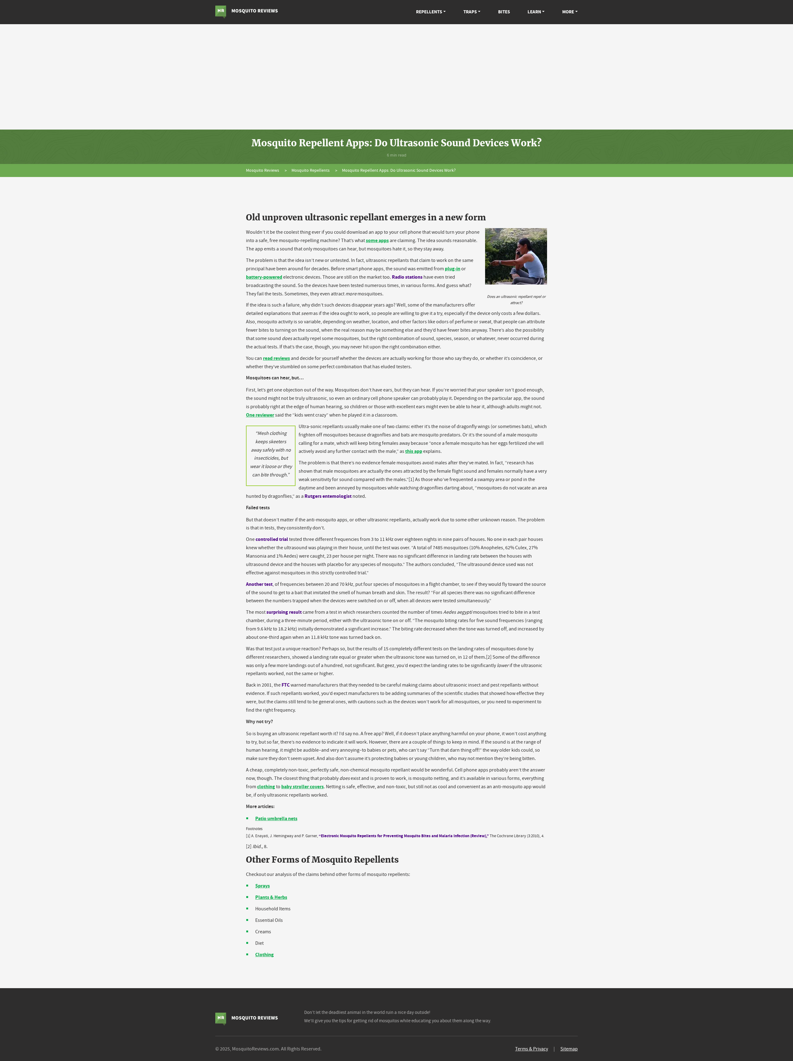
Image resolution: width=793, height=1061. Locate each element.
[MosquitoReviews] (246, 12)
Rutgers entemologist (328, 496)
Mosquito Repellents (311, 170)
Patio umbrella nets (276, 818)
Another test (259, 584)
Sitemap (569, 1049)
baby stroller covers (302, 786)
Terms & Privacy (531, 1049)
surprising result (284, 612)
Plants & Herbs (271, 897)
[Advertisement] (396, 76)
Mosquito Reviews (263, 170)
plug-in (452, 268)
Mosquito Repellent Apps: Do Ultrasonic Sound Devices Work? (399, 170)
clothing (266, 786)
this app (413, 451)
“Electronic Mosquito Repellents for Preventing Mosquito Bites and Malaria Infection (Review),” (404, 835)
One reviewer (260, 415)
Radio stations (407, 277)
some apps (377, 240)
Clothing (264, 954)
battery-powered (264, 277)
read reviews (276, 358)
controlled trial (272, 539)
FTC (286, 685)
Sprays (262, 885)
